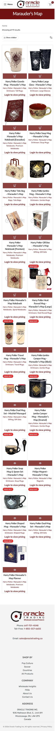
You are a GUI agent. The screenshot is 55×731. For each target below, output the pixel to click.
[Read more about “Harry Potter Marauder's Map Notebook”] (15, 295)
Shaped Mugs (19, 533)
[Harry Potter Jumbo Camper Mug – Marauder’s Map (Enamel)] (40, 388)
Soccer (27, 667)
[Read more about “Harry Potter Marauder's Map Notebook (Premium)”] (15, 237)
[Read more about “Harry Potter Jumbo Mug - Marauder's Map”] (40, 185)
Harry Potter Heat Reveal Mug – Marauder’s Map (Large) (40, 303)
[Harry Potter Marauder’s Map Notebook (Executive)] (15, 111)
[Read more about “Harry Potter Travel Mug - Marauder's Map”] (15, 350)
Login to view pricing (14, 94)
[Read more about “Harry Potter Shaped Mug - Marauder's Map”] (15, 518)
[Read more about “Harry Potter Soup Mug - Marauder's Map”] (40, 128)
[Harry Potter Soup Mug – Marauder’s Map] (40, 111)
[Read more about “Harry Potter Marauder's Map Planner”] (15, 569)
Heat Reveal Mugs (45, 313)
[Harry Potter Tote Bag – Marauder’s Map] (15, 169)
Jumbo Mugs (44, 200)
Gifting (36, 252)
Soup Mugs (44, 143)
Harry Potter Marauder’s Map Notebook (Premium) (15, 245)
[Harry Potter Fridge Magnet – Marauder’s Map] (40, 446)
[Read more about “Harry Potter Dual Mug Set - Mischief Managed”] (15, 405)
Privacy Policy (46, 727)
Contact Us (27, 697)
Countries (27, 670)
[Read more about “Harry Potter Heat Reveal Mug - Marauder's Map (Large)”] (40, 295)
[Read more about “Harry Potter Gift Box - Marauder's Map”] (40, 237)
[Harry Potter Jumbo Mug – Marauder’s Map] (40, 169)
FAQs (27, 690)
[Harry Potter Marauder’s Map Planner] (15, 553)
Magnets (40, 481)
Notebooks (10, 146)
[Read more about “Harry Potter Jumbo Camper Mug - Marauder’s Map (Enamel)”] (40, 405)
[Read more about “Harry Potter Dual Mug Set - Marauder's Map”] (40, 518)
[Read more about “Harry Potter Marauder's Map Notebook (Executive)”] (15, 128)
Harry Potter (8, 88)
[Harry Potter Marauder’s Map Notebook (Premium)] (15, 221)
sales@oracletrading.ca (30, 638)
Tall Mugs (19, 91)
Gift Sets (43, 252)
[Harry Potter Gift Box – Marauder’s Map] (40, 221)
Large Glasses (44, 91)
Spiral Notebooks (19, 310)
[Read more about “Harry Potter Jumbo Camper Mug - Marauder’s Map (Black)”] (40, 350)
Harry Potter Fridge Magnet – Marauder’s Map (40, 471)
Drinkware (11, 91)
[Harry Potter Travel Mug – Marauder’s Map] (15, 333)
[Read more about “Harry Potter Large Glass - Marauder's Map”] (40, 76)
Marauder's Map (19, 88)
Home (4, 26)
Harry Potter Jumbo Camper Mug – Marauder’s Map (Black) (40, 358)
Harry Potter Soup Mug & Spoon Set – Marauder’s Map (14, 471)
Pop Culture (27, 663)
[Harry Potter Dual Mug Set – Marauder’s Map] (40, 501)
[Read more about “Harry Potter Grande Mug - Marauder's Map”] (15, 76)
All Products (27, 674)
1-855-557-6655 (32, 628)
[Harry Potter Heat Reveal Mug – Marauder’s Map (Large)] (40, 278)
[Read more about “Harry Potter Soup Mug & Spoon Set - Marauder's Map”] (15, 463)
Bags (10, 200)
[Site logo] (28, 4)
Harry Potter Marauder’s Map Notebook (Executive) (15, 136)
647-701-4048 (31, 625)
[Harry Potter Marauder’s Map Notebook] (15, 278)
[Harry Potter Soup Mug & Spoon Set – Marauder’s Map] (15, 446)
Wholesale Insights (27, 686)
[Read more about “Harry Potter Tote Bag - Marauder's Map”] (15, 185)
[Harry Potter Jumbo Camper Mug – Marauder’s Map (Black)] (40, 333)
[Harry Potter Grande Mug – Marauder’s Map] (15, 59)
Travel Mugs (19, 365)
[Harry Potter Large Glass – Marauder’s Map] (40, 59)
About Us (27, 693)
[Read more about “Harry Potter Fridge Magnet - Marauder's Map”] (40, 463)
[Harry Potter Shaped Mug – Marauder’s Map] (15, 501)
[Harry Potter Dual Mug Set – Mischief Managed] (15, 388)
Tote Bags (17, 200)
